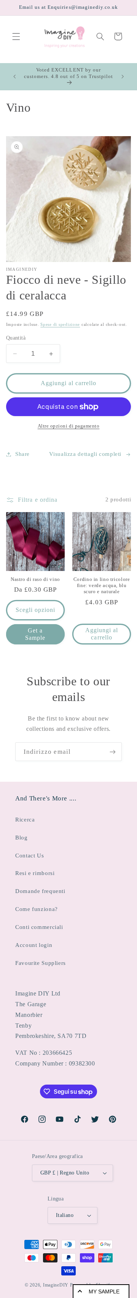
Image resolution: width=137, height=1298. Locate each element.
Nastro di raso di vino (35, 579)
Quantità (15, 338)
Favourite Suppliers (40, 963)
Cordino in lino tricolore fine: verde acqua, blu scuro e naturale (101, 586)
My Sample (104, 1291)
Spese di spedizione (60, 324)
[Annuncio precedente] (14, 76)
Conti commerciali (39, 927)
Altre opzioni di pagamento (69, 426)
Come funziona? (36, 909)
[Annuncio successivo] (122, 76)
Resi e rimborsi (34, 873)
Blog (21, 837)
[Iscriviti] (112, 751)
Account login (33, 945)
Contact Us (29, 855)
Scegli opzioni (36, 610)
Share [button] (22, 454)
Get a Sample (35, 634)
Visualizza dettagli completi (85, 454)
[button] (16, 36)
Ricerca (25, 820)
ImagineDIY (55, 1285)
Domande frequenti (40, 891)
